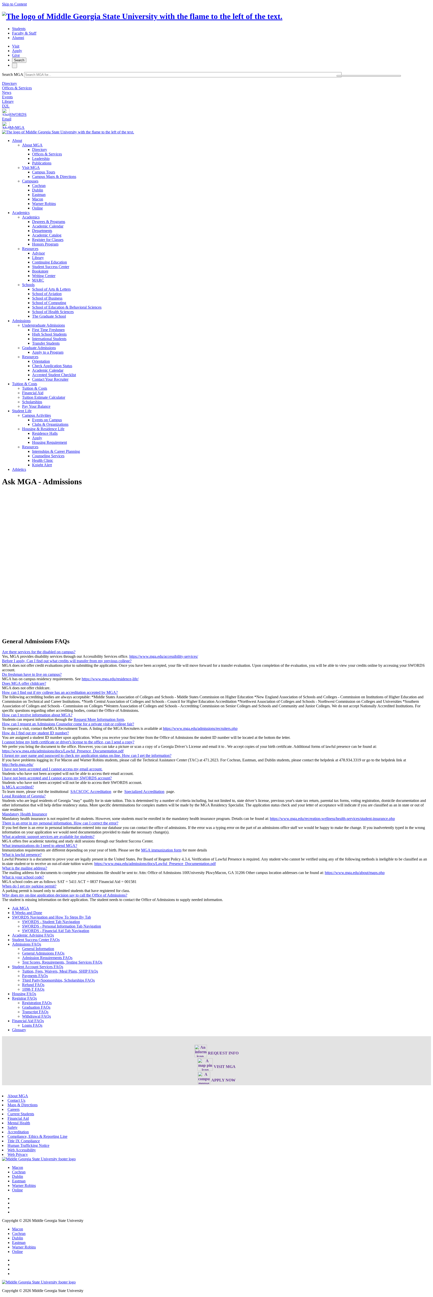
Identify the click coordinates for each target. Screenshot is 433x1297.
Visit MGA (31, 167)
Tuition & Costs (24, 384)
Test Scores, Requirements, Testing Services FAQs (62, 962)
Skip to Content (14, 4)
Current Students (21, 1114)
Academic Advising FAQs (33, 935)
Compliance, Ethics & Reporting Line (37, 1136)
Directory (9, 83)
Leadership (41, 158)
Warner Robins (44, 203)
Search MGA (12, 74)
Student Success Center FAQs (36, 940)
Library (8, 101)
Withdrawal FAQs (36, 1016)
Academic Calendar (47, 226)
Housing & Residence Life (43, 429)
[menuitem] (221, 174)
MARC (38, 280)
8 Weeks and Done (27, 913)
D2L (6, 106)
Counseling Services (48, 456)
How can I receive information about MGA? (37, 715)
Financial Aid (32, 393)
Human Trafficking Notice (28, 1145)
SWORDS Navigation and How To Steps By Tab (51, 917)
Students (19, 29)
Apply (17, 51)
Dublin (37, 190)
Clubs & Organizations (50, 424)
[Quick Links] (14, 65)
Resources (30, 249)
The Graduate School (49, 316)
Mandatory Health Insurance (24, 814)
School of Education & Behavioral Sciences (66, 307)
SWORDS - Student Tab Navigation (51, 922)
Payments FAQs (35, 976)
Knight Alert (42, 465)
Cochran (39, 185)
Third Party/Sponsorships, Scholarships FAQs (58, 980)
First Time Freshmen (48, 330)
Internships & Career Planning (56, 451)
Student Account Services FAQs (37, 967)
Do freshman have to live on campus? (32, 674)
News (6, 92)
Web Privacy (18, 1154)
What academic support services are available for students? (48, 836)
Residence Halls (45, 433)
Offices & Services (17, 88)
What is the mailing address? (24, 868)
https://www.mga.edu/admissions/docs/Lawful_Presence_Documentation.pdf (63, 751)
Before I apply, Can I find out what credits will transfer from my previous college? (67, 661)
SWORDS (18, 114)
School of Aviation (47, 294)
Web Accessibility (22, 1150)
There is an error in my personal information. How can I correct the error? (60, 823)
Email (6, 119)
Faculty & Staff (24, 33)
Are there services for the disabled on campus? (38, 652)
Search (19, 60)
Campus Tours (43, 172)
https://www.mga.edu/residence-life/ (110, 679)
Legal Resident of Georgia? (24, 796)
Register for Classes (47, 240)
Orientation (41, 361)
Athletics (19, 469)
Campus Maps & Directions (54, 176)
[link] (39, 1159)
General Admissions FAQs (43, 953)
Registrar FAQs (24, 998)
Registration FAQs (37, 1003)
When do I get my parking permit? (29, 886)
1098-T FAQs (33, 989)
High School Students (49, 334)
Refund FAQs (33, 985)
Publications (41, 163)
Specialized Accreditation (144, 791)
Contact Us (16, 1100)
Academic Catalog (46, 235)
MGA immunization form (161, 850)
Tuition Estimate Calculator (43, 397)
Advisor (38, 253)
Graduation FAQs (36, 1007)
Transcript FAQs (35, 1012)
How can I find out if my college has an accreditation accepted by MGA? (60, 692)
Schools (28, 285)
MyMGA (17, 127)
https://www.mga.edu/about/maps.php (355, 873)
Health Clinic (42, 460)
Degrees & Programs (48, 222)
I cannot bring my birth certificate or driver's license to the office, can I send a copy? (68, 742)
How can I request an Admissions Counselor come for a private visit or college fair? (68, 724)
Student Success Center (50, 267)
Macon (37, 199)
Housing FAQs (24, 994)
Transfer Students (46, 343)
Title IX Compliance (24, 1141)
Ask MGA (20, 908)
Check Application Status (52, 366)
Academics (21, 212)
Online (37, 208)
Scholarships (32, 402)
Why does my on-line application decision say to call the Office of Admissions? (64, 895)
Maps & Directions (23, 1105)
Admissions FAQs (26, 944)
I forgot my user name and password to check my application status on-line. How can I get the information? (86, 755)
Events (7, 97)
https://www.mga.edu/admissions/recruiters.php (200, 728)
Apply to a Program (47, 352)
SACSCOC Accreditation (90, 791)
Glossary (19, 1030)
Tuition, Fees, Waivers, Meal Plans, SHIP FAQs (60, 971)
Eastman (39, 194)
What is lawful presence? (22, 854)
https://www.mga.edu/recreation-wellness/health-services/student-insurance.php (332, 818)
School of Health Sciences (53, 312)
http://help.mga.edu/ (17, 764)
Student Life (22, 411)
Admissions (21, 321)
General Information (38, 949)
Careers (14, 1109)
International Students (49, 339)
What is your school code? (23, 877)
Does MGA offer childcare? (24, 683)
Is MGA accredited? (18, 787)
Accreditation (18, 1132)
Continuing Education (49, 262)
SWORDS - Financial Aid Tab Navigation (55, 931)
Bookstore (40, 271)
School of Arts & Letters (51, 289)
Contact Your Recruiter (50, 379)
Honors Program (45, 244)
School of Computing (49, 303)
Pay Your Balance (36, 406)
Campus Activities (36, 415)
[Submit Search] (369, 76)
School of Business (47, 298)
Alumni (18, 38)
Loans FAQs (32, 1025)
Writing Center (43, 276)
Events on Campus (47, 420)
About (17, 140)
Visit (15, 46)
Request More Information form (99, 719)
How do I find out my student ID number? (35, 733)
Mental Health (19, 1123)
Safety (13, 1127)
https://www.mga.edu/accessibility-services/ (163, 656)
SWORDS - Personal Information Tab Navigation (61, 926)
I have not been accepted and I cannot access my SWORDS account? (57, 778)
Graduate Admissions (39, 348)
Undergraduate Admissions (43, 325)
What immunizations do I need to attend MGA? (39, 845)
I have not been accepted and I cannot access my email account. (52, 769)
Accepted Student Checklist (54, 375)
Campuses (30, 181)
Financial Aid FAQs (28, 1021)
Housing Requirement (49, 442)
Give (16, 55)
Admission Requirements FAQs (47, 958)
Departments (42, 231)
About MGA (32, 145)
